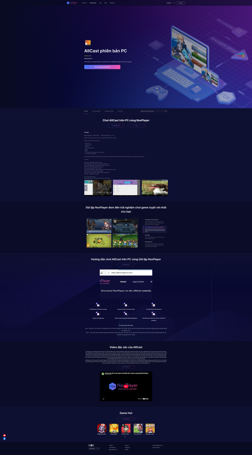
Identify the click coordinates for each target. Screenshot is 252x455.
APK (136, 125)
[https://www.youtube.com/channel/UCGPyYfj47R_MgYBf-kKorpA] (4, 435)
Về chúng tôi (112, 447)
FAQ (100, 2)
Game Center (93, 2)
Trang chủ (84, 2)
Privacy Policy (156, 447)
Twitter (126, 449)
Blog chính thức (113, 449)
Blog (105, 2)
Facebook (112, 2)
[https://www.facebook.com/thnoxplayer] (4, 438)
